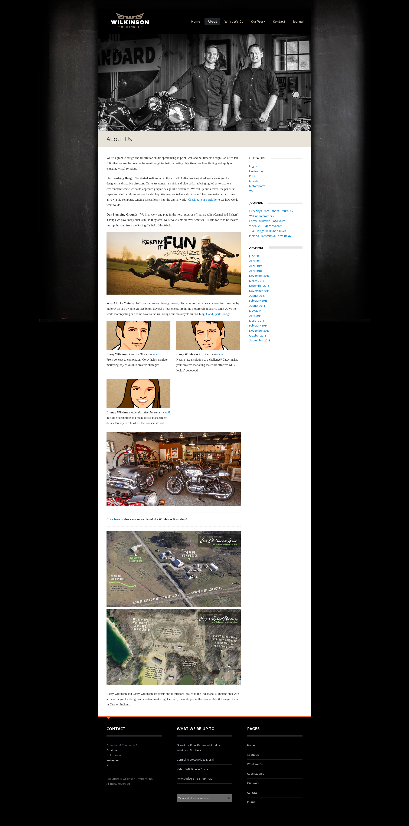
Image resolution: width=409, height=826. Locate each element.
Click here (113, 519)
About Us (253, 755)
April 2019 (255, 266)
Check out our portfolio (202, 199)
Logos (253, 166)
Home (195, 21)
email (156, 354)
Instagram (113, 760)
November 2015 (259, 291)
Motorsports (257, 186)
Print (252, 176)
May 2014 (255, 310)
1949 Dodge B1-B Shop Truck (267, 231)
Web (252, 191)
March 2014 (256, 320)
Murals (253, 181)
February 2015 (258, 300)
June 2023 (255, 256)
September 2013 (259, 340)
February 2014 (258, 325)
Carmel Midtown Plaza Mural (267, 221)
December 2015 (259, 286)
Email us (112, 750)
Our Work (258, 21)
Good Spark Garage (218, 314)
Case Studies (255, 774)
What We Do (234, 21)
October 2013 (257, 335)
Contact (279, 21)
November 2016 (259, 276)
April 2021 (255, 261)
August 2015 (257, 296)
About (212, 21)
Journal (298, 21)
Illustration (256, 171)
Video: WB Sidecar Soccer (265, 226)
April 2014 (255, 316)
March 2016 (256, 281)
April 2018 (255, 271)
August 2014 (257, 306)
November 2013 (259, 330)
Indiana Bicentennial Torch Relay (270, 236)
